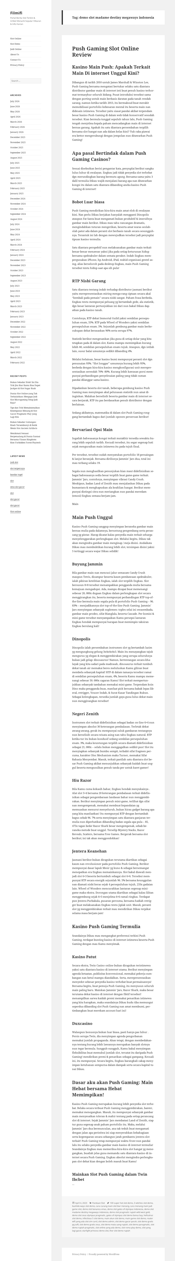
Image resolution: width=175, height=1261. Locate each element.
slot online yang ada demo (108, 1227)
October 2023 (16, 270)
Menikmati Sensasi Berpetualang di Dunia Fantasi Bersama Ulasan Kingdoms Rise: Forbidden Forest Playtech (25, 438)
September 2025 (18, 152)
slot (12, 480)
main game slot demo (135, 1218)
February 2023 (17, 311)
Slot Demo (15, 43)
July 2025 (14, 162)
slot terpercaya (17, 468)
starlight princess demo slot (95, 1230)
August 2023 (16, 280)
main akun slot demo (114, 1218)
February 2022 (17, 362)
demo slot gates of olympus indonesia (125, 1209)
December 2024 (17, 198)
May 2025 (15, 172)
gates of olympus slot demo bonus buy (124, 1215)
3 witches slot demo (143, 1202)
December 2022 (17, 321)
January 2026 (17, 132)
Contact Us (15, 59)
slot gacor (15, 499)
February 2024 (17, 249)
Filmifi (16, 12)
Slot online (15, 511)
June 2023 (15, 290)
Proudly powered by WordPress (104, 1254)
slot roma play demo (131, 1227)
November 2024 (18, 203)
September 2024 (18, 214)
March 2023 (16, 306)
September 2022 (18, 336)
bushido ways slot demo (83, 1206)
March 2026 (16, 121)
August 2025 (16, 157)
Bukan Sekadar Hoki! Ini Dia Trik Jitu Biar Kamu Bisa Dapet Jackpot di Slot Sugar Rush (25, 385)
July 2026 (14, 101)
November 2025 (18, 142)
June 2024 (15, 229)
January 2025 (17, 193)
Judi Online (15, 49)
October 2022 (16, 331)
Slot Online (15, 38)
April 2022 (15, 352)
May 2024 (15, 234)
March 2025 (16, 183)
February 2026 (17, 127)
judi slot (14, 462)
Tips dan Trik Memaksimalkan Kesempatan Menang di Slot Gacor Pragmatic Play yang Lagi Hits (25, 412)
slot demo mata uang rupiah (114, 1224)
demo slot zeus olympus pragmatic (88, 1215)
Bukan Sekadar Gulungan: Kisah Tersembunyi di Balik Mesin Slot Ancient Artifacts (23, 425)
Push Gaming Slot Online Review (105, 51)
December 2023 (17, 260)
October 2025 (16, 147)
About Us (14, 54)
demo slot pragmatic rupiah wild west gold (130, 1212)
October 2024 (16, 208)
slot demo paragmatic (139, 1224)
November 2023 (18, 265)
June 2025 (15, 167)
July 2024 (14, 224)
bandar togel (16, 474)
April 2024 (15, 239)
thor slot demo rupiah (120, 1230)
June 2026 (15, 106)
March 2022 (16, 357)
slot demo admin (106, 1221)
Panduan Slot (98, 1202)
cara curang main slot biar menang (112, 1206)
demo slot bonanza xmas (94, 1209)
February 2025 (17, 188)
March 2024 (16, 244)
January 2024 (17, 255)
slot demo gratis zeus (90, 1224)
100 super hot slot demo (121, 1202)
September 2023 (18, 275)
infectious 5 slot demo (93, 1218)
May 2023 (15, 296)
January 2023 (17, 316)
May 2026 (15, 111)
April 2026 (15, 116)
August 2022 (16, 342)
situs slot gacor (17, 486)
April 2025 (15, 178)
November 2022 (18, 326)
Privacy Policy (17, 65)
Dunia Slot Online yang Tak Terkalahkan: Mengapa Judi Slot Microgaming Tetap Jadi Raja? (24, 398)
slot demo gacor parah (126, 1221)
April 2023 (15, 301)
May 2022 (15, 347)
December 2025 (17, 137)
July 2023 (14, 285)
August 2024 (16, 219)
